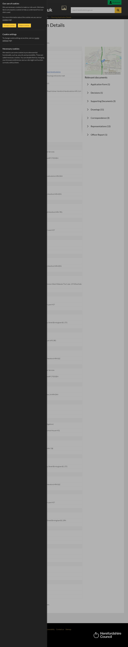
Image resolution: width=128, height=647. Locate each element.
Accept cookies (9, 25)
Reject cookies (24, 25)
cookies (5, 20)
